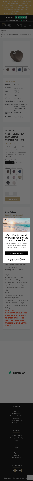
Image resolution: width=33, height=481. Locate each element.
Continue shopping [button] (16, 253)
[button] (5, 219)
